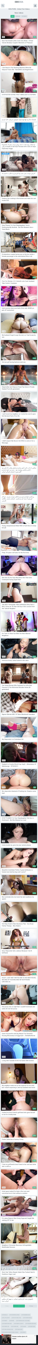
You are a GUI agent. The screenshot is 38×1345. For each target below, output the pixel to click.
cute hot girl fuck (16, 1317)
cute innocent (18, 1329)
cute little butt (6, 1317)
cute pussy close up (18, 1323)
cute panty (4, 1320)
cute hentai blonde (14, 1314)
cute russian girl (25, 1314)
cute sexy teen (31, 1326)
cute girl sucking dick (7, 1329)
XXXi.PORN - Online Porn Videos (19, 9)
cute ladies (23, 1326)
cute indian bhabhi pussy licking (10, 1332)
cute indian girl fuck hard (23, 1320)
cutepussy (11, 1320)
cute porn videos (27, 1317)
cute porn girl (14, 1326)
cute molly (4, 1314)
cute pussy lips (5, 1326)
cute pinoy (23, 1332)
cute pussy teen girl (7, 1323)
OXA (19, 2)
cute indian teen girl (30, 1323)
